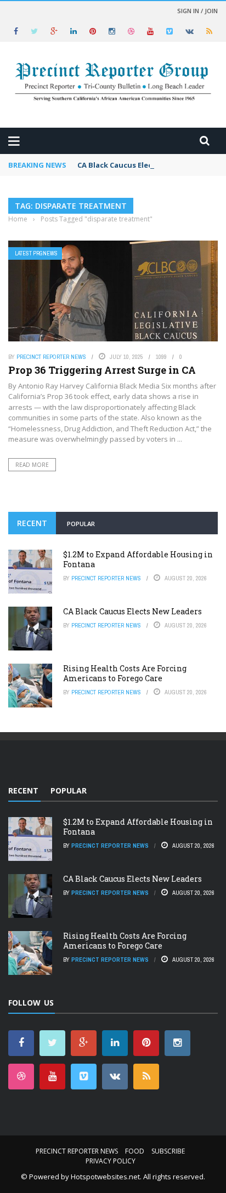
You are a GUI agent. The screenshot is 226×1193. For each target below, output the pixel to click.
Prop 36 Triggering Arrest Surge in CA (102, 369)
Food (134, 1151)
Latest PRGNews (36, 253)
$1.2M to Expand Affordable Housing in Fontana (138, 559)
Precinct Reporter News (51, 357)
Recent (32, 523)
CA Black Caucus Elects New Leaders (142, 165)
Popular (81, 524)
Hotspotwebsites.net (105, 1176)
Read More (32, 465)
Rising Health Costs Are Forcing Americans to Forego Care (125, 673)
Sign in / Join (197, 11)
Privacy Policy (110, 1161)
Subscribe (168, 1151)
